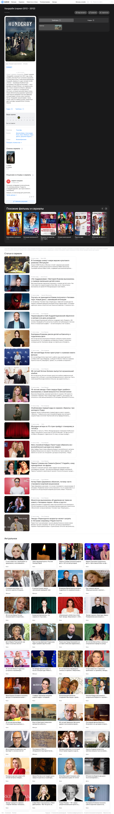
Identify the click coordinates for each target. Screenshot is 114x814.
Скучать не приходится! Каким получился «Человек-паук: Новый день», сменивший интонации (53, 298)
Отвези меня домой (64, 237)
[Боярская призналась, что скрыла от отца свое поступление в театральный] (43, 609)
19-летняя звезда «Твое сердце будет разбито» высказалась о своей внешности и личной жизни (51, 391)
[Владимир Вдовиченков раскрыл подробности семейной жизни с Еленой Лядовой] (70, 582)
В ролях (8, 133)
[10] (33, 120)
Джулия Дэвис (20, 133)
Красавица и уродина (13, 237)
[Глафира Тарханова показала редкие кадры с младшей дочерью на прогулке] (43, 689)
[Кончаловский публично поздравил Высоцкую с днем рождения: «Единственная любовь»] (70, 689)
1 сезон (8, 165)
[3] (13, 120)
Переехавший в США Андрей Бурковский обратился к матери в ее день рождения (52, 317)
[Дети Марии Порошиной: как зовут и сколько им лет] (16, 636)
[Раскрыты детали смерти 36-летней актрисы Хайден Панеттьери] (16, 770)
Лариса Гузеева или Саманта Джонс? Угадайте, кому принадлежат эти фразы (53, 464)
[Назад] (102, 208)
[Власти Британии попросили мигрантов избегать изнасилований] (43, 716)
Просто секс (79, 237)
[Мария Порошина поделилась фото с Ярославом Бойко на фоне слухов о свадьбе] (97, 555)
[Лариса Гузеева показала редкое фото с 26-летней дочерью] (70, 555)
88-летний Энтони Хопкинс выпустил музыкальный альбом (52, 372)
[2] (10, 120)
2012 (6, 64)
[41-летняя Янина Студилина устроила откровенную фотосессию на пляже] (16, 663)
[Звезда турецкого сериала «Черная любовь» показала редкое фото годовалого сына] (16, 797)
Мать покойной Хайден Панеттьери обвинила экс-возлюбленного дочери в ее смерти (52, 446)
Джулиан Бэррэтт (26, 136)
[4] (16, 120)
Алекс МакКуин (24, 135)
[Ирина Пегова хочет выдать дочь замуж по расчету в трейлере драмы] (43, 770)
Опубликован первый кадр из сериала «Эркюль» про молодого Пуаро (52, 409)
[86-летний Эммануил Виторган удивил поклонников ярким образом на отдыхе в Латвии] (70, 716)
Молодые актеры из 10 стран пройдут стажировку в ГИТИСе (52, 427)
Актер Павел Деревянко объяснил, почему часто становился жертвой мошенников (51, 483)
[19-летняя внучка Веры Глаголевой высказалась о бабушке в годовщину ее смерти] (16, 716)
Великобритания (21, 139)
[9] (30, 120)
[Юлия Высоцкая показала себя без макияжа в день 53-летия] (70, 770)
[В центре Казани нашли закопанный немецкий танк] (43, 582)
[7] (24, 120)
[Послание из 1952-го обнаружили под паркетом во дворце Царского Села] (43, 743)
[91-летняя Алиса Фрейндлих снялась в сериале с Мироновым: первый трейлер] (70, 663)
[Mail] (2, 2)
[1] (8, 120)
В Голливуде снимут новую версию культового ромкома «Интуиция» (50, 261)
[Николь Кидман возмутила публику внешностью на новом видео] (97, 743)
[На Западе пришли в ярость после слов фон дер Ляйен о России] (43, 663)
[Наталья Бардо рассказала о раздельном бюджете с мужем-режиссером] (97, 689)
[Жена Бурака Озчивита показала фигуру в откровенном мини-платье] (16, 689)
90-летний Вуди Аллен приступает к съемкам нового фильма (53, 354)
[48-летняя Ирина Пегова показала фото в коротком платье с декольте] (16, 609)
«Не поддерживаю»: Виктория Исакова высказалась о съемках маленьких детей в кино (52, 280)
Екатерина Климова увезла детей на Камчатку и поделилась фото (51, 335)
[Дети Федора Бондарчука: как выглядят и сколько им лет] (16, 743)
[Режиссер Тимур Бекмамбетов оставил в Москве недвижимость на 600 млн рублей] (70, 636)
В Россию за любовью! (99, 237)
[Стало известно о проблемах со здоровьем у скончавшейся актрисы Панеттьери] (16, 555)
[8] (27, 120)
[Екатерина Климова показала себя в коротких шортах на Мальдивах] (97, 797)
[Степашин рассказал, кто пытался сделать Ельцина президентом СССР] (16, 582)
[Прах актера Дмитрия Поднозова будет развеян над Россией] (43, 636)
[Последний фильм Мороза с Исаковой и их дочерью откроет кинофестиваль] (97, 716)
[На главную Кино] (6, 2)
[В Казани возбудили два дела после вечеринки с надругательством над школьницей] (97, 770)
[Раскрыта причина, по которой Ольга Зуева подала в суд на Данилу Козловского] (70, 743)
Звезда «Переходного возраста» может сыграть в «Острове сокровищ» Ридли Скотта (51, 520)
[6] (22, 120)
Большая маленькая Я (31, 237)
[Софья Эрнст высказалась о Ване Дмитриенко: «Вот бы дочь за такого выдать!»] (43, 797)
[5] (19, 120)
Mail (3, 812)
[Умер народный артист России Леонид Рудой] (43, 555)
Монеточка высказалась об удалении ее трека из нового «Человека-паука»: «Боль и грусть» (51, 501)
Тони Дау (19, 130)
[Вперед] (106, 208)
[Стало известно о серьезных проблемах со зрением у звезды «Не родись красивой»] (97, 663)
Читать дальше (11, 195)
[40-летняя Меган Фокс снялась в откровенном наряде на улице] (97, 636)
